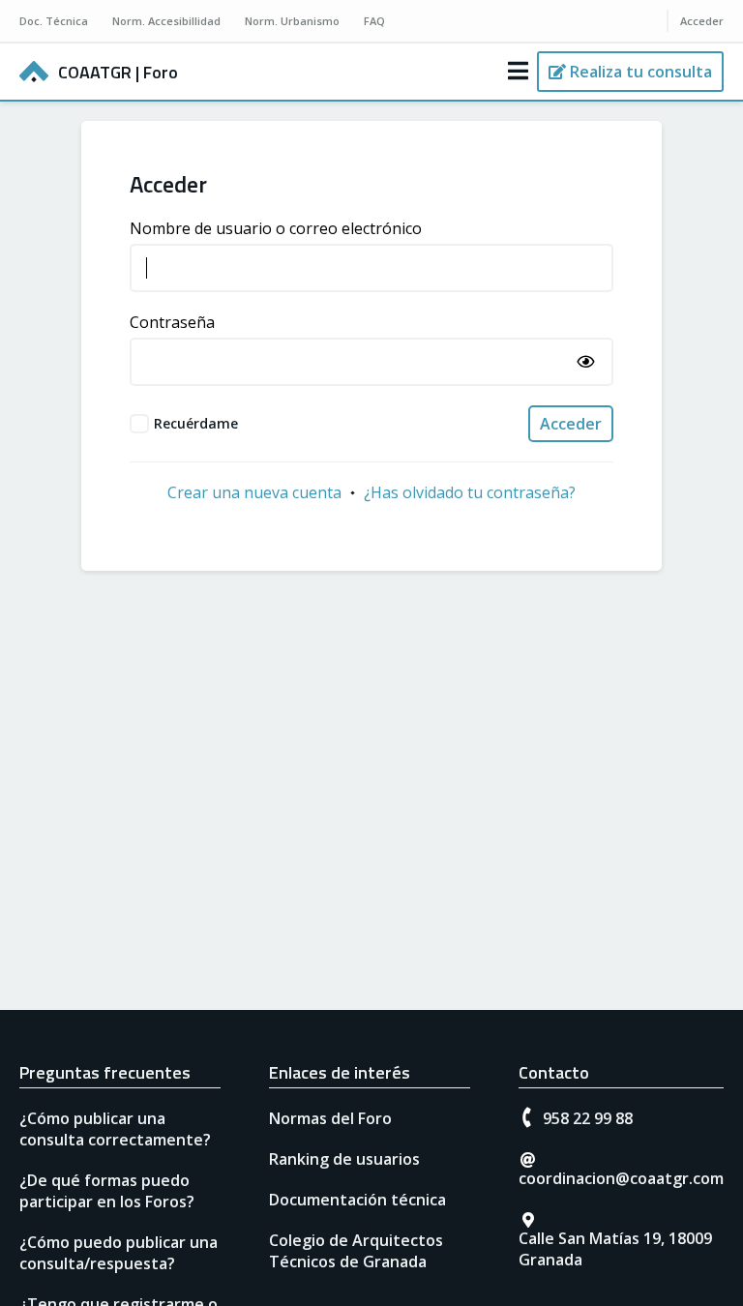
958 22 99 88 (588, 1118)
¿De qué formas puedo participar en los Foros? (106, 1191)
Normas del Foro (330, 1118)
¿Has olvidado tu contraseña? (470, 492)
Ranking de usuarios (344, 1159)
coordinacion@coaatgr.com (621, 1178)
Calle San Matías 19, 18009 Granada (615, 1249)
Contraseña (172, 322)
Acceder (571, 423)
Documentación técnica (357, 1199)
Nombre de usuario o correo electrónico (276, 228)
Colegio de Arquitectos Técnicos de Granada (356, 1251)
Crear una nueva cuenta (254, 492)
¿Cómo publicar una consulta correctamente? (115, 1129)
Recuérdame (196, 423)
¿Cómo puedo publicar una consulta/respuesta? (118, 1253)
